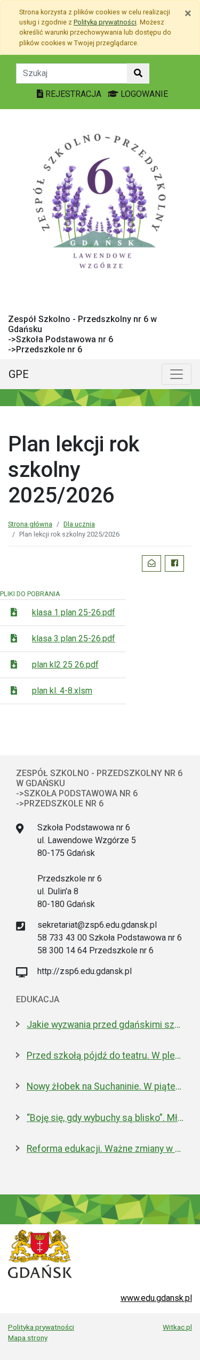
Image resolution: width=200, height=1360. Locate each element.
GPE (19, 374)
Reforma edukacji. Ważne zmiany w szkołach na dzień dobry (105, 1148)
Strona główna (30, 524)
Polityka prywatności (41, 1327)
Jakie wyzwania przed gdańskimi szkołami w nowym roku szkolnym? (105, 1024)
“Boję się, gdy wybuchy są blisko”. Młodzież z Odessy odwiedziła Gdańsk (105, 1117)
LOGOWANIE (143, 94)
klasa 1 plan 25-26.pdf (73, 612)
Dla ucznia (79, 524)
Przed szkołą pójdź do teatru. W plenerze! (105, 1055)
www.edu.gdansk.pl (156, 1298)
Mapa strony (27, 1337)
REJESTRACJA (73, 94)
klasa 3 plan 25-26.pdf (73, 638)
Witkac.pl (177, 1327)
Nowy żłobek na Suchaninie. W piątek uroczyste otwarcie (105, 1086)
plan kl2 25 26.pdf (65, 665)
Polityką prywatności (105, 22)
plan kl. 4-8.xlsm (62, 691)
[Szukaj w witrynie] (138, 73)
